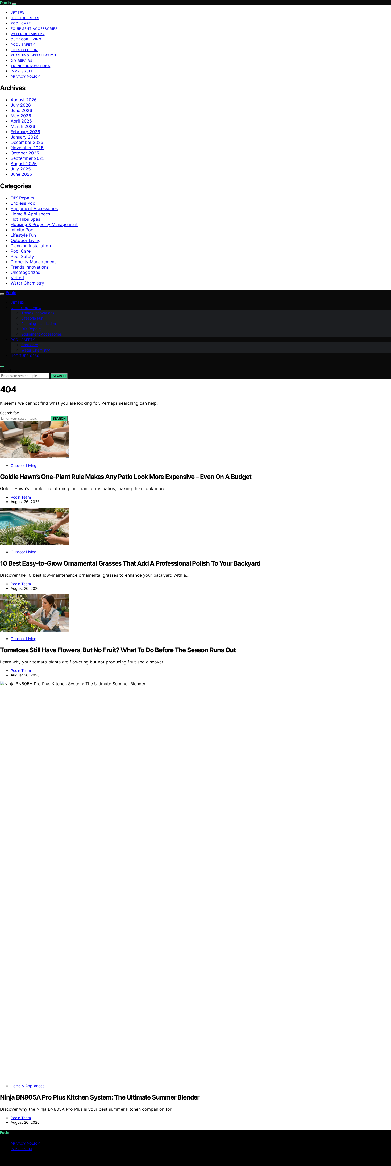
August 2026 (24, 99)
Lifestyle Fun (24, 50)
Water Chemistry (28, 34)
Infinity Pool (23, 229)
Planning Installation (33, 55)
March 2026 (23, 126)
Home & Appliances (30, 213)
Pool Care (21, 23)
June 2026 (21, 110)
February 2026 (25, 131)
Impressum (21, 71)
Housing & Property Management (44, 224)
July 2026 (21, 105)
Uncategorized (25, 272)
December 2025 (27, 142)
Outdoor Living (26, 39)
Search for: (9, 370)
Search (59, 376)
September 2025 (28, 158)
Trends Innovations (30, 66)
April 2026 (21, 121)
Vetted (17, 13)
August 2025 (24, 163)
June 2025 (21, 174)
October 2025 (25, 153)
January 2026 (25, 137)
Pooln (5, 2)
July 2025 (21, 169)
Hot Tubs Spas (25, 18)
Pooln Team (21, 497)
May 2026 (21, 115)
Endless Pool (23, 203)
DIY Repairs (21, 60)
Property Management (33, 261)
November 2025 (27, 147)
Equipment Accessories (34, 29)
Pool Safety (23, 45)
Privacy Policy (25, 76)
